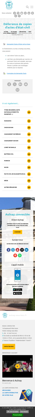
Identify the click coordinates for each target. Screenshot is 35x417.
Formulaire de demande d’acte (16, 73)
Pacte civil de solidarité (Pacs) (14, 174)
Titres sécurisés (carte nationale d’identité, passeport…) (12, 112)
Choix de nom (8, 127)
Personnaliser (17, 415)
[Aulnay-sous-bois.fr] (9, 5)
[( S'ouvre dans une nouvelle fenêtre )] (14, 13)
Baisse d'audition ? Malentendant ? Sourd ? (17, 340)
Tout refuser (24, 411)
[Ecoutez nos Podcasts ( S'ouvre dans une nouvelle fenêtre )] (15, 255)
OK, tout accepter (12, 411)
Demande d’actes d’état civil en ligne (18, 44)
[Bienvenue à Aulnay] (17, 366)
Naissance (7, 121)
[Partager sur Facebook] (9, 84)
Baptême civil (8, 154)
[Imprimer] (26, 84)
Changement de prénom (12, 134)
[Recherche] (27, 7)
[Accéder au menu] (32, 7)
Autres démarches (10, 187)
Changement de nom (11, 141)
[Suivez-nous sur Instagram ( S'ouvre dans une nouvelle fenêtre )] (22, 250)
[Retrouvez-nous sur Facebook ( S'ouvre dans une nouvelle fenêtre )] (8, 250)
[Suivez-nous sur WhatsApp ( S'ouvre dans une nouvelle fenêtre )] (20, 255)
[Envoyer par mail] (17, 90)
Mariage (7, 161)
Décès (6, 181)
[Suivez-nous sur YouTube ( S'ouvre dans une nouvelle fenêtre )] (17, 250)
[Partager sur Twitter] (15, 84)
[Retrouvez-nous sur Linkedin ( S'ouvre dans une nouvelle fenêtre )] (26, 250)
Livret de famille (10, 147)
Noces (6, 167)
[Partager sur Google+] (20, 84)
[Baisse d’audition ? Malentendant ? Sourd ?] (19, 16)
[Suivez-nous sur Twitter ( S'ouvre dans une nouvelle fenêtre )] (13, 250)
